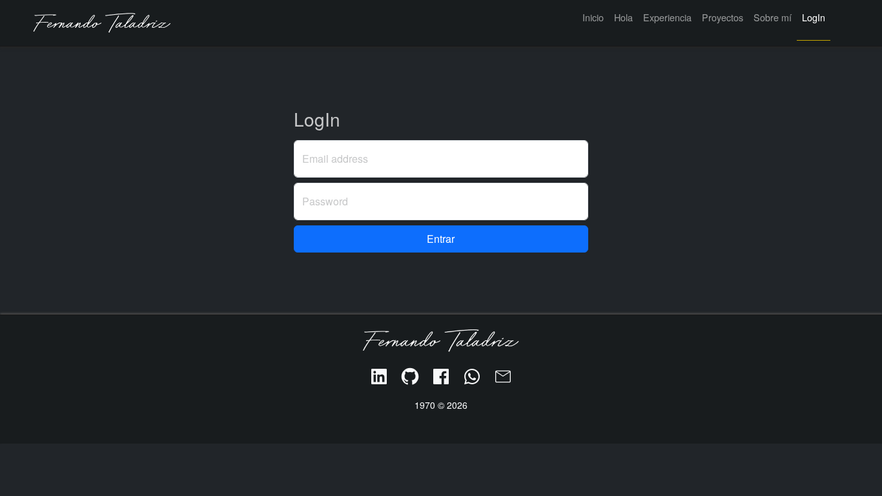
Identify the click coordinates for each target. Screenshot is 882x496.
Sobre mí (773, 17)
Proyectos (722, 17)
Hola (623, 17)
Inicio (593, 17)
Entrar (441, 238)
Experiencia (667, 17)
